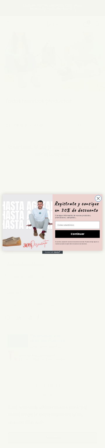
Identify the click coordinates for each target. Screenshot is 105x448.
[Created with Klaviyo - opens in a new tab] (52, 252)
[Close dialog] (98, 198)
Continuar (77, 234)
